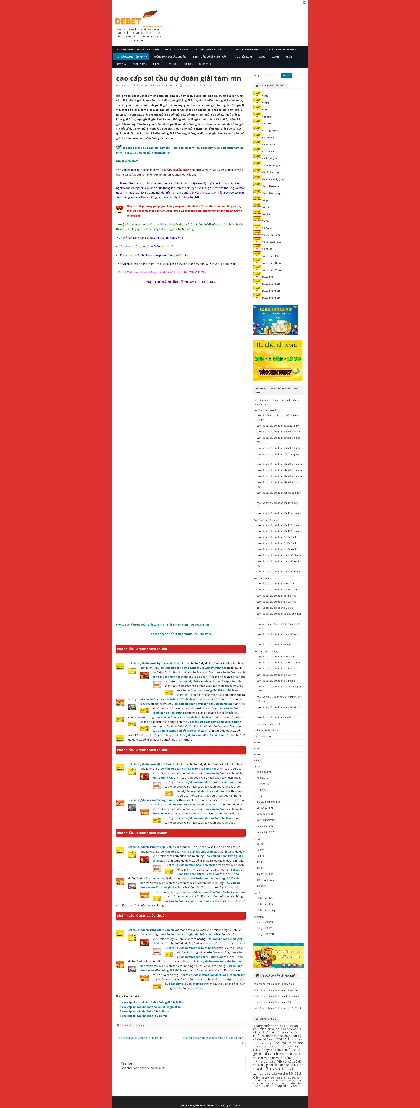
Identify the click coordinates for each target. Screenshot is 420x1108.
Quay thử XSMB (271, 283)
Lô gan (266, 200)
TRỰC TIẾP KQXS (242, 56)
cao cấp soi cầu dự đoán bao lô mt (275, 583)
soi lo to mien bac (275, 1080)
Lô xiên (266, 207)
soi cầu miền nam (266, 1058)
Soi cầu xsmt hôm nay (280, 49)
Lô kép (266, 214)
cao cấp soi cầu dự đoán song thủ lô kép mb (278, 1008)
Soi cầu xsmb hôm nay (244, 49)
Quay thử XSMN (271, 297)
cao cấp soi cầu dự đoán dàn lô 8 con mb (279, 531)
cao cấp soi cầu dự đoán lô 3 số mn (144, 1016)
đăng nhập (139, 1068)
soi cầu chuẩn (281, 1049)
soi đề (299, 1083)
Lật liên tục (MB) (271, 165)
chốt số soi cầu (274, 1026)
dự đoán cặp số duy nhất (279, 1036)
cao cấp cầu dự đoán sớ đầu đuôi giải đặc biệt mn (154, 1002)
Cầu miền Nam (270, 186)
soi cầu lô (271, 1053)
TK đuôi (266, 228)
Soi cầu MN (273, 1061)
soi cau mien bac (290, 1042)
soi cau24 (270, 1043)
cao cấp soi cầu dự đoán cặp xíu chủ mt (278, 589)
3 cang (258, 1026)
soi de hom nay (265, 1077)
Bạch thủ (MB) (270, 158)
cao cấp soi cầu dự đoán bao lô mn (275, 656)
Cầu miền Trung (271, 193)
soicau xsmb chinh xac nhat (273, 1046)
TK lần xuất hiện (271, 242)
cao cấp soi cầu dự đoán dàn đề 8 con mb (279, 476)
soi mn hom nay (274, 1083)
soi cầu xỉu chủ (277, 1073)
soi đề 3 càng (259, 1086)
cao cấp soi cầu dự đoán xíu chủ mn (142, 1037)
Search (286, 75)
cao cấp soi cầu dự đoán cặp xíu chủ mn (278, 662)
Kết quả (121, 64)
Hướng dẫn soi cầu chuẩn (169, 56)
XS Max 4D (268, 137)
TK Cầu (157, 64)
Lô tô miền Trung (272, 270)
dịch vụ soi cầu (275, 1029)
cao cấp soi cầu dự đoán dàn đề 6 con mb (279, 470)
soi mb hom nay (260, 1083)
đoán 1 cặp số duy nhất (283, 1086)
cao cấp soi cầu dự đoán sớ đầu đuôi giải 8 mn (152, 1007)
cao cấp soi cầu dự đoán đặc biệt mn (145, 1011)
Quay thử (205, 64)
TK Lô (172, 64)
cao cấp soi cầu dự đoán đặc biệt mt (276, 595)
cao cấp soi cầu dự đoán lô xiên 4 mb (277, 549)
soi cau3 (294, 1039)
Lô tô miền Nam (271, 263)
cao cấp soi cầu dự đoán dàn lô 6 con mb (279, 525)
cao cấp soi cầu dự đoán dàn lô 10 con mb (276, 1002)
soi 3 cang (268, 1039)
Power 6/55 (268, 144)
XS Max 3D (268, 151)
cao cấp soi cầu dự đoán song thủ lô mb (278, 571)
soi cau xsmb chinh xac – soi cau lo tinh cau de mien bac (138, 31)
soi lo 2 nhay (290, 1077)
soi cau (283, 1039)
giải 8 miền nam (183, 148)
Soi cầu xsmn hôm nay (130, 56)
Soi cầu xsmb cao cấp (208, 49)
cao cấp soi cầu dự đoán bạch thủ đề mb (279, 431)
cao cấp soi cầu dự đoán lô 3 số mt (275, 607)
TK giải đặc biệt (271, 235)
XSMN (275, 56)
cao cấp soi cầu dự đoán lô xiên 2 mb (277, 537)
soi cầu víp (260, 1065)
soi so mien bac (288, 1083)
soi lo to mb (261, 1080)
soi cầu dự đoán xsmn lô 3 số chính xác (190, 901)
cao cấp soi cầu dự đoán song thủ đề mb (279, 555)
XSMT (289, 56)
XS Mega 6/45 (270, 130)
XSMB (262, 56)
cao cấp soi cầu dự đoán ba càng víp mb (278, 425)
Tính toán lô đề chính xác (210, 56)
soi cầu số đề (292, 1061)
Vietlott (139, 64)
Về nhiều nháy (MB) (273, 179)
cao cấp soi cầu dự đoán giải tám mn (276, 674)
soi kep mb (278, 1077)
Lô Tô (187, 64)
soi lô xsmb (296, 1080)
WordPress (234, 1105)
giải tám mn (162, 148)
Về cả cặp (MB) (270, 172)
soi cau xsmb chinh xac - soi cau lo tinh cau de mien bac (148, 85)
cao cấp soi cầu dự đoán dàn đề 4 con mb (279, 464)
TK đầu (266, 221)
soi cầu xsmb (270, 1068)
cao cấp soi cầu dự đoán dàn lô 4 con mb (279, 513)
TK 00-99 (267, 249)
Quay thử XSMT (271, 290)
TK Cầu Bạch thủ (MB (268, 801)
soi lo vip (287, 1080)
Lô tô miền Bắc (270, 256)
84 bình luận (206, 85)
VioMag (191, 1105)
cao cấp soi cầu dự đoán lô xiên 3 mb (277, 543)
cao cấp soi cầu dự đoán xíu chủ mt (276, 644)
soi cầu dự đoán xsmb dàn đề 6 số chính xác (185, 717)
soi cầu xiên (277, 1065)
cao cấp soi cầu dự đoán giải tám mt (276, 601)
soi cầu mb (290, 1053)
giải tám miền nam (158, 152)
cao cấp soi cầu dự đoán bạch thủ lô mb (278, 448)
